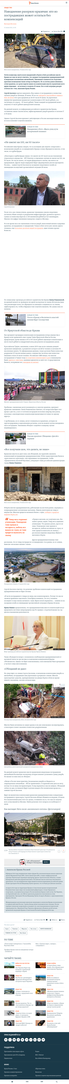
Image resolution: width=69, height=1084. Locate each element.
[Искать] (56, 1082)
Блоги (17, 1001)
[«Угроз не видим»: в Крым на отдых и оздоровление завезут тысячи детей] (41, 1003)
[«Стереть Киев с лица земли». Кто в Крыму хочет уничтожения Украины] (41, 965)
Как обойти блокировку (42, 1058)
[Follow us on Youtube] (14, 1039)
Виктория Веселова (10, 24)
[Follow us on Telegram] (26, 1039)
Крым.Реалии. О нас (10, 1068)
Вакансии (38, 1072)
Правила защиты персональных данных (48, 1075)
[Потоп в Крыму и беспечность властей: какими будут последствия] (15, 320)
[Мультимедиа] (12, 1082)
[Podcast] (39, 1039)
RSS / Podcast (39, 1055)
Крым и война (51, 963)
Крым (17, 1011)
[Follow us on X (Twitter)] (10, 1039)
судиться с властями (15, 360)
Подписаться (8, 1058)
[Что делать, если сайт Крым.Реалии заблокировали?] (41, 1023)
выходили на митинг (30, 362)
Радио (37, 1051)
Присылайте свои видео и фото (14, 1051)
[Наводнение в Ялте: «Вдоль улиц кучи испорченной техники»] (15, 131)
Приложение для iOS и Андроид (14, 1055)
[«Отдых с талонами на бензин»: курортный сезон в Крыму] (9, 991)
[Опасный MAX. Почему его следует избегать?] (9, 1023)
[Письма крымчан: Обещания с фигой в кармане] (15, 438)
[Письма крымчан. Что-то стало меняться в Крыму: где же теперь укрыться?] (9, 1003)
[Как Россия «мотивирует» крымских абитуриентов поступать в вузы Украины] (9, 977)
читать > (46, 862)
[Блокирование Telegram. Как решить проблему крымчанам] (41, 1013)
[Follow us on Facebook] (6, 1039)
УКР (42, 1081)
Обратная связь (40, 1068)
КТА (27, 1081)
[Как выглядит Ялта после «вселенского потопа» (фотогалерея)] (34, 830)
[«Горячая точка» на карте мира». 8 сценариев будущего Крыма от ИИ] (9, 1013)
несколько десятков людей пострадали (29, 228)
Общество (8, 8)
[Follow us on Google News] (22, 1039)
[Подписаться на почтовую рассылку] (43, 1039)
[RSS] (35, 1039)
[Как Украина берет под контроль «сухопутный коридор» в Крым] (9, 965)
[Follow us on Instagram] (18, 1039)
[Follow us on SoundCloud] (31, 1039)
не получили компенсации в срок (38, 358)
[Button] (45, 31)
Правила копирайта (10, 1075)
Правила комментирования (13, 1072)
